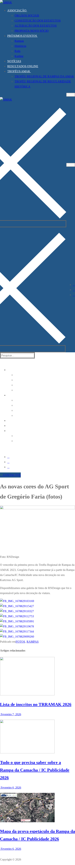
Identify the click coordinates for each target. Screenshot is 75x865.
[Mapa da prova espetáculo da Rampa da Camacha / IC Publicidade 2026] (27, 821)
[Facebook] (74, 284)
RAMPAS (33, 641)
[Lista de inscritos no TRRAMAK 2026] (27, 694)
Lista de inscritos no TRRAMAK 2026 (35, 704)
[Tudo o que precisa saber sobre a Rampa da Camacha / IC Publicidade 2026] (27, 752)
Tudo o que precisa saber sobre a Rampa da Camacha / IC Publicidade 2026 (34, 770)
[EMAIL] (74, 294)
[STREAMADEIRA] (74, 289)
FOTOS (20, 641)
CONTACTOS (11, 474)
